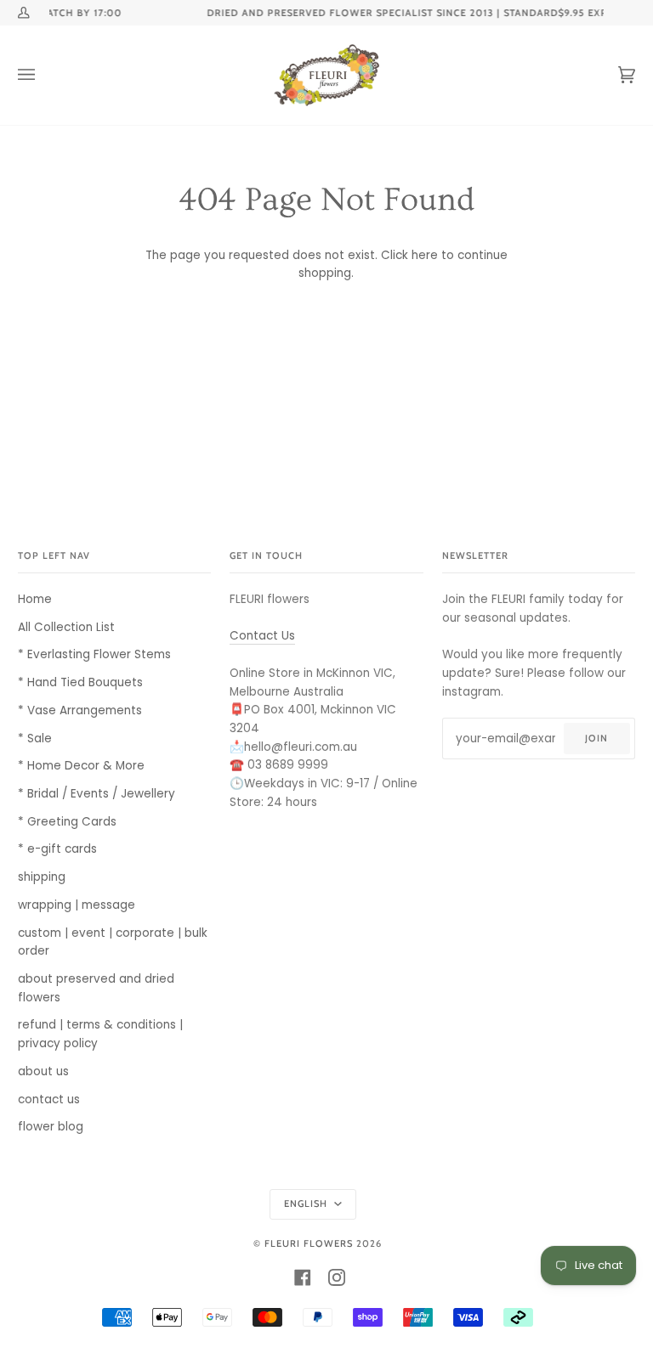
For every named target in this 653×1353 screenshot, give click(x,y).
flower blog (50, 1127)
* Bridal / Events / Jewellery (96, 794)
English (307, 1203)
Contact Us (262, 636)
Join (596, 738)
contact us (49, 1099)
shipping (41, 877)
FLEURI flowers (308, 1243)
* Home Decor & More (81, 766)
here (425, 255)
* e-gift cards (57, 849)
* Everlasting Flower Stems (94, 654)
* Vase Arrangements (80, 710)
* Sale (35, 738)
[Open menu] (43, 75)
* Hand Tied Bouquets (80, 682)
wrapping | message (76, 905)
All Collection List (66, 627)
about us (43, 1071)
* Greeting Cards (67, 822)
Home (35, 599)
